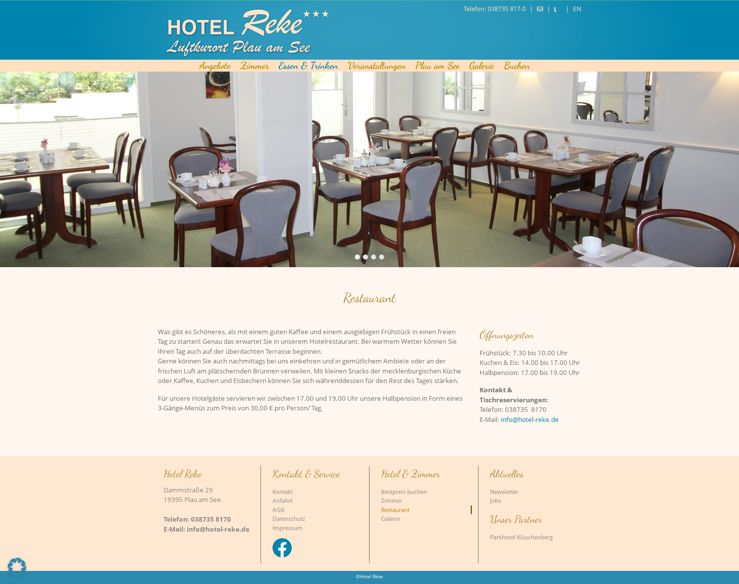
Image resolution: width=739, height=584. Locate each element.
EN (577, 9)
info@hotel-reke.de (530, 419)
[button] (17, 567)
